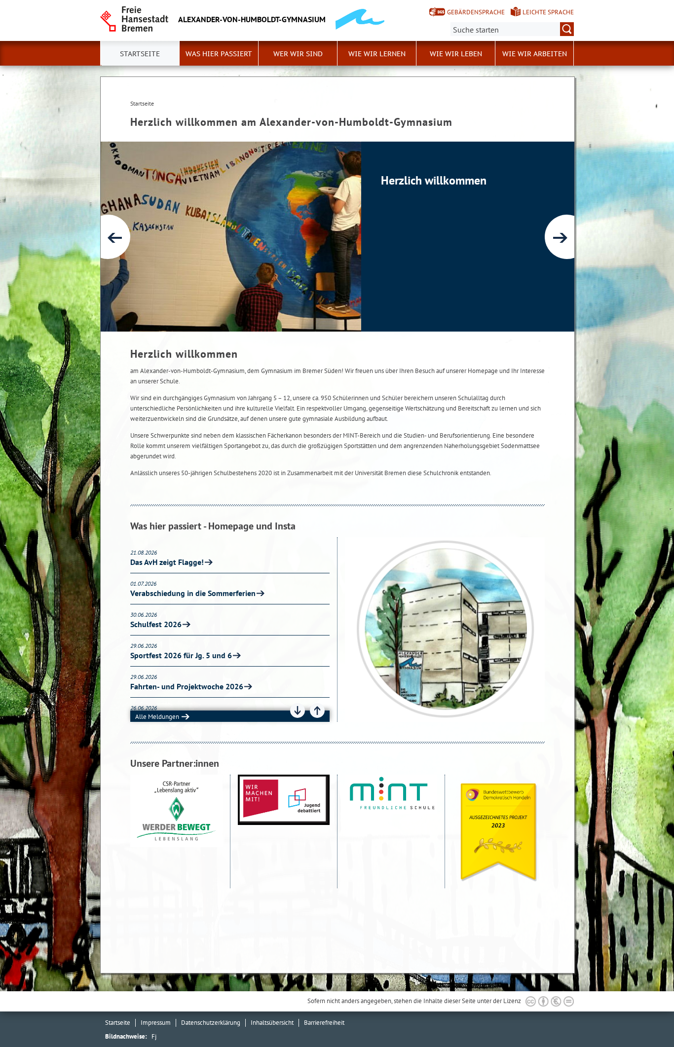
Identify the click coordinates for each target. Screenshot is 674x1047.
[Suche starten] (567, 29)
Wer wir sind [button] (298, 53)
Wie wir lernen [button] (377, 53)
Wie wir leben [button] (456, 53)
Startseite (117, 1022)
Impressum (156, 1022)
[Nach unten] (297, 710)
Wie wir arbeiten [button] (534, 53)
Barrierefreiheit (324, 1022)
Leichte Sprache (548, 12)
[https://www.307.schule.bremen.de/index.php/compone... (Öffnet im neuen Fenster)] (284, 832)
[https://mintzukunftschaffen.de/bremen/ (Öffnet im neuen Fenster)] (391, 832)
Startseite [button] (140, 53)
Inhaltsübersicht (272, 1022)
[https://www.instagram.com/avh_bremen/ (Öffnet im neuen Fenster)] (445, 629)
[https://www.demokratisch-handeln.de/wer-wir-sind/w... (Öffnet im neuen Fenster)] (498, 832)
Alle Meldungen (157, 716)
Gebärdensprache (476, 12)
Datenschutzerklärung (210, 1022)
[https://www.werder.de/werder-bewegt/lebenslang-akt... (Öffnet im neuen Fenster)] (176, 832)
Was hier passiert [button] (219, 53)
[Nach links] (108, 237)
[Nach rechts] (567, 237)
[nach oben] (643, 1016)
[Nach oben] (317, 710)
